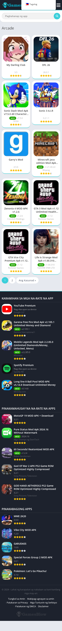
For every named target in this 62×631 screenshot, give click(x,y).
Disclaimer (43, 606)
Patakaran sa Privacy (17, 602)
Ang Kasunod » (27, 280)
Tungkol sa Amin (16, 598)
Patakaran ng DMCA (25, 606)
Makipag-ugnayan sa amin (40, 598)
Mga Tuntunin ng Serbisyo (43, 602)
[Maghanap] (57, 16)
